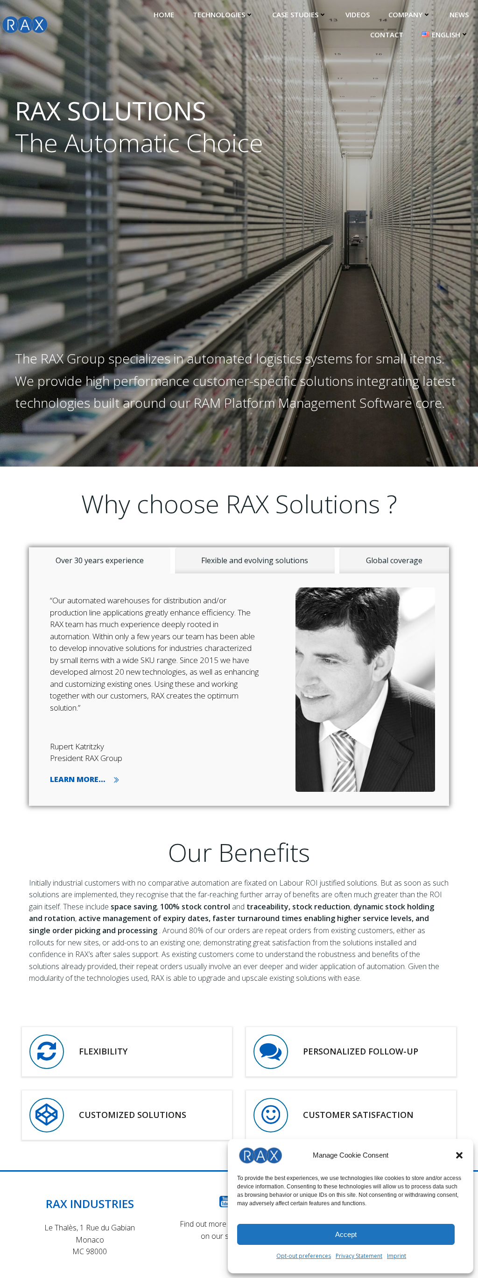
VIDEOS (357, 14)
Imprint (396, 1256)
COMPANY (405, 14)
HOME (164, 14)
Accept (346, 1234)
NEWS (459, 14)
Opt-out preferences (303, 1256)
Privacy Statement (359, 1256)
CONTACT (386, 34)
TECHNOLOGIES (219, 14)
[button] (459, 1155)
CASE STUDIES (295, 14)
